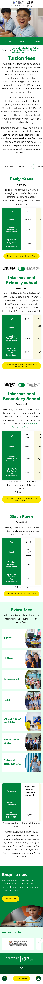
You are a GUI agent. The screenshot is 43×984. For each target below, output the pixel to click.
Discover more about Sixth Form (21, 593)
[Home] (21, 4)
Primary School (25, 166)
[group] (18, 944)
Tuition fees (24, 41)
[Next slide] (40, 940)
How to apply (8, 41)
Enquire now (21, 978)
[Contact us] (4, 978)
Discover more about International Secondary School (21, 499)
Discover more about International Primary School (21, 366)
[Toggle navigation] (38, 978)
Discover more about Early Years (21, 256)
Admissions (9, 50)
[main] (21, 496)
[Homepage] (4, 50)
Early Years (8, 166)
